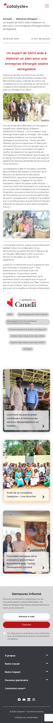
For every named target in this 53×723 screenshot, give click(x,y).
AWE (10, 314)
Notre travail (12, 664)
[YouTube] (24, 700)
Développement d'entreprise (33, 314)
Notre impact (12, 672)
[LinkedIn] (28, 700)
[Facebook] (19, 700)
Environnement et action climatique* (27, 329)
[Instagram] (33, 700)
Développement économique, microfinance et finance (22, 322)
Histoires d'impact (26, 19)
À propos (10, 655)
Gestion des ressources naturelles (27, 336)
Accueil (7, 19)
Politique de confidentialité (26, 717)
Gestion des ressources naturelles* (27, 342)
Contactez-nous (14, 688)
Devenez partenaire (16, 680)
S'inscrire (26, 625)
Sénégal (27, 349)
